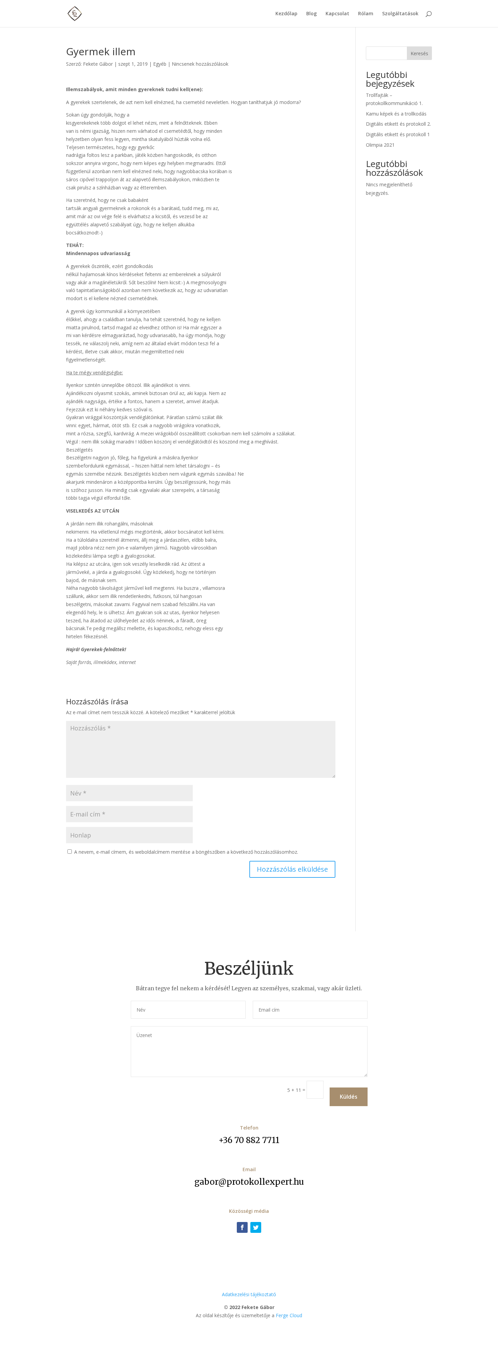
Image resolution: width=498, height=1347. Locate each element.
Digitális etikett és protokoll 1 (398, 134)
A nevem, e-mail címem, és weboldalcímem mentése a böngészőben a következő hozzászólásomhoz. (186, 852)
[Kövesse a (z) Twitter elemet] (255, 1227)
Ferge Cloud (289, 1315)
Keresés (419, 53)
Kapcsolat (337, 14)
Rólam (365, 14)
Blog (311, 14)
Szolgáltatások (400, 14)
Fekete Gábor (98, 64)
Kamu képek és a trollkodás (396, 113)
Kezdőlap (286, 14)
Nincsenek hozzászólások (200, 64)
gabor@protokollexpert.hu (249, 1182)
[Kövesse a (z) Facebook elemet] (242, 1227)
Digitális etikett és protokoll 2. (398, 124)
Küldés (348, 1096)
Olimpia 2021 (380, 145)
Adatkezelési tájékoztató (249, 1294)
